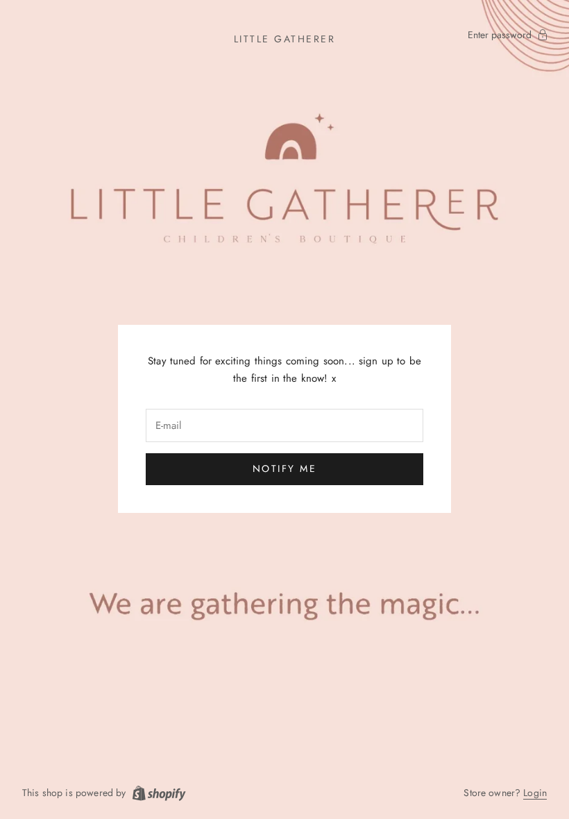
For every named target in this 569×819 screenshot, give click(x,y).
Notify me (285, 468)
